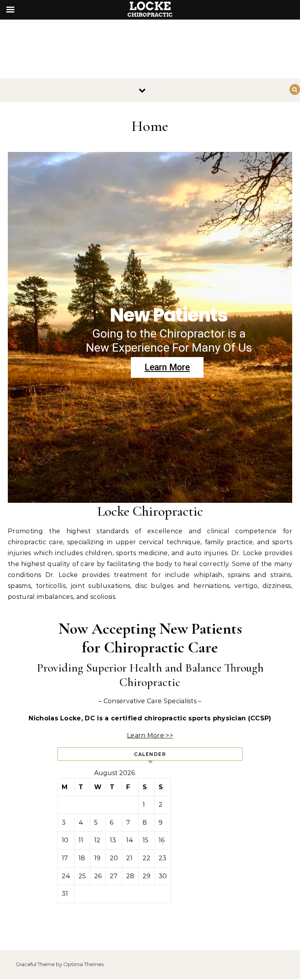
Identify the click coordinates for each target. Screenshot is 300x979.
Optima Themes (83, 964)
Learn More (167, 367)
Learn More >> (150, 735)
